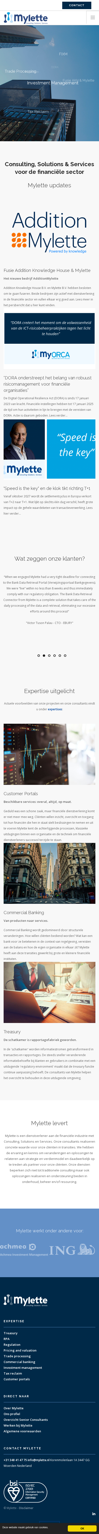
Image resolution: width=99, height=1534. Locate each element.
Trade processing (17, 1356)
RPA (7, 1339)
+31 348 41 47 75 (15, 1460)
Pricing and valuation (20, 1350)
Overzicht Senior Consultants (26, 1419)
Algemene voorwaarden (22, 1431)
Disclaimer (26, 1508)
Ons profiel (12, 1414)
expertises (55, 709)
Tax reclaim (13, 1373)
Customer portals (17, 1379)
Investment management (23, 1367)
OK (82, 1528)
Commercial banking (19, 1362)
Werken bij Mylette (18, 1425)
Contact (77, 5)
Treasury (11, 1333)
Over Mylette (14, 1408)
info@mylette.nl (39, 1460)
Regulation (12, 1344)
